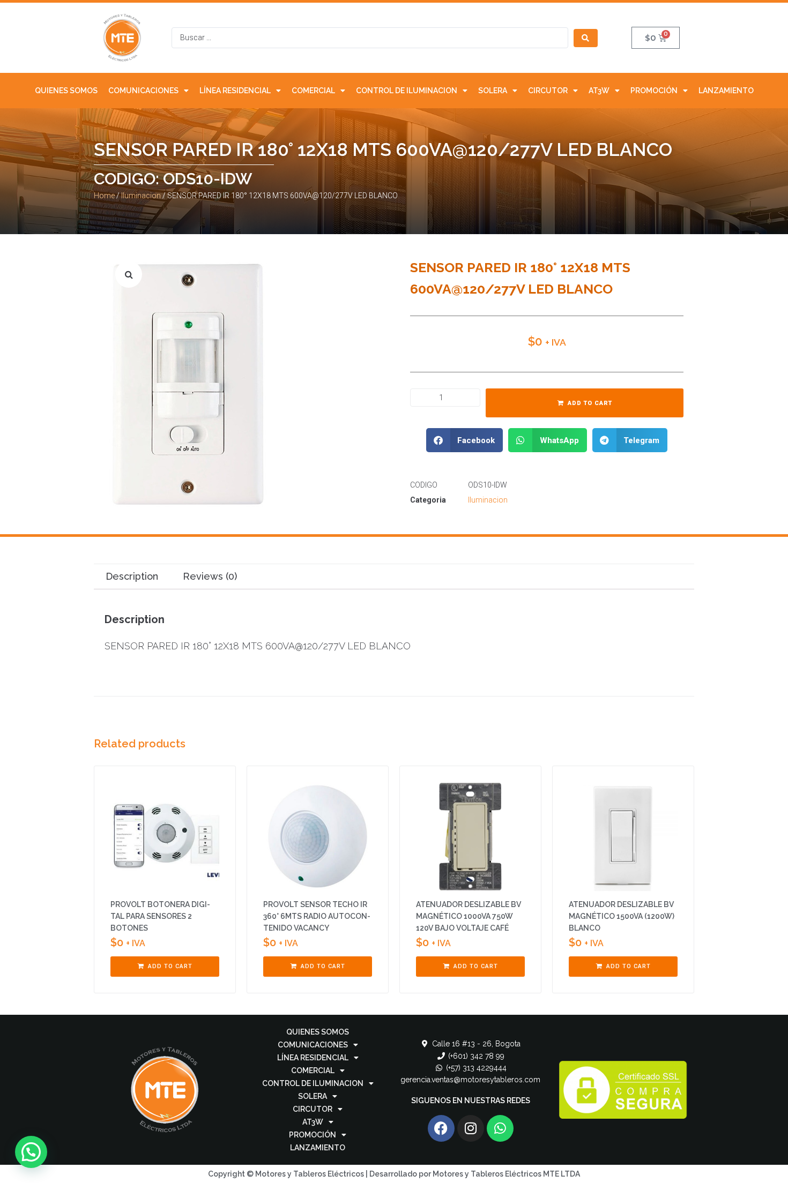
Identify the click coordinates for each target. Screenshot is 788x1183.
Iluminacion (141, 195)
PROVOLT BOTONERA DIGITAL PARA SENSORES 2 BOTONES (160, 916)
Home (104, 195)
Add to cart (590, 403)
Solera (492, 90)
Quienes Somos (66, 90)
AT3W (599, 90)
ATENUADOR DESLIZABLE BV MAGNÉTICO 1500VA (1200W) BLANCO (621, 916)
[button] (464, 440)
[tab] (131, 576)
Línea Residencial (235, 90)
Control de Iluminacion (406, 90)
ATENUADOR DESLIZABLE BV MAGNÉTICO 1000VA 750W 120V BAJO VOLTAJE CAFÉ (468, 916)
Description (132, 576)
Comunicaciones (143, 90)
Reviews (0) (210, 576)
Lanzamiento (726, 90)
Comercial (313, 90)
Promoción (654, 90)
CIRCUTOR (548, 90)
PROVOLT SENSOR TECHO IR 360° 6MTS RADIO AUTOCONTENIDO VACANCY (316, 916)
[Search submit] (586, 38)
